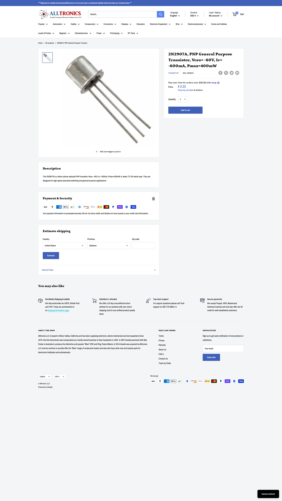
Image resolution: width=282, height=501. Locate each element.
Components (90, 24)
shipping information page (58, 310)
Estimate (51, 255)
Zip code (135, 239)
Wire (177, 24)
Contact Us (163, 358)
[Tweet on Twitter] (232, 73)
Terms (161, 335)
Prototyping (114, 33)
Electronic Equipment (158, 24)
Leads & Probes (44, 33)
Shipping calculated (185, 90)
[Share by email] (237, 73)
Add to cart (185, 110)
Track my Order (165, 363)
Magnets (62, 33)
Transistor (173, 73)
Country (46, 239)
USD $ (57, 376)
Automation (57, 24)
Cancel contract (268, 493)
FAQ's (161, 354)
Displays (124, 24)
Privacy (161, 340)
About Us (162, 349)
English (42, 376)
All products (49, 43)
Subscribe (211, 357)
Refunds (162, 344)
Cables (73, 24)
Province (91, 239)
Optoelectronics (81, 33)
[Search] (160, 14)
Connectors (108, 24)
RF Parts (131, 33)
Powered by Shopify (45, 387)
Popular (41, 24)
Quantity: (172, 99)
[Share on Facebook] (220, 73)
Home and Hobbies (219, 24)
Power (99, 33)
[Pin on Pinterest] (226, 73)
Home (40, 43)
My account (214, 15)
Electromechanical (195, 24)
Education (141, 24)
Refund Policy (47, 269)
